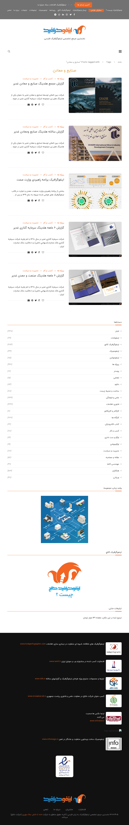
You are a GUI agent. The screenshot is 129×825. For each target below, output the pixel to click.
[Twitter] (71, 14)
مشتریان (69, 809)
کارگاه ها (63, 417)
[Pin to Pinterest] (32, 104)
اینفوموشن (63, 357)
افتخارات (82, 809)
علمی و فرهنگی (63, 397)
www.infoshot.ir (97, 720)
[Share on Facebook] (39, 104)
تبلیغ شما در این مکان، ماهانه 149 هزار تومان (102, 617)
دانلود (63, 384)
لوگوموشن (63, 444)
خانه (120, 62)
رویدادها (52, 10)
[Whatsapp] (59, 14)
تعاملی (63, 377)
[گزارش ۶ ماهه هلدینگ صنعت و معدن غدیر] (95, 287)
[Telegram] (55, 14)
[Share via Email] (29, 104)
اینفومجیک (43, 10)
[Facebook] (74, 14)
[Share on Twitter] (36, 104)
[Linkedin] (63, 14)
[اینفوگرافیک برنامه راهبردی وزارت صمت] (95, 191)
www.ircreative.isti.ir (37, 696)
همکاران (63, 470)
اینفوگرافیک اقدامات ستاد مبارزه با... (51, 5)
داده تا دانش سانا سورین (32, 814)
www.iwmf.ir (55, 661)
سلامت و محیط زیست (63, 391)
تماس (9, 10)
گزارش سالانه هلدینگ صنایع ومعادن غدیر (39, 132)
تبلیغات (24, 10)
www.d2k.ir (40, 678)
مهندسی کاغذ (63, 464)
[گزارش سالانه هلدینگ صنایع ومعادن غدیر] (95, 143)
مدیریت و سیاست (30, 79)
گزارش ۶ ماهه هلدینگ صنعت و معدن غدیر (37, 276)
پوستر (63, 371)
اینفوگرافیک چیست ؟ (114, 10)
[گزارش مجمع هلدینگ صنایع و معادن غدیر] (95, 95)
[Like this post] (43, 104)
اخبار (63, 331)
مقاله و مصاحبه (63, 457)
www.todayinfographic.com (33, 644)
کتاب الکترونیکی (63, 424)
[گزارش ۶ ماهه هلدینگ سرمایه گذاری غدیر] (95, 239)
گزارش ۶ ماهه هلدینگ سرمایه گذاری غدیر (38, 228)
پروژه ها (60, 79)
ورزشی (63, 477)
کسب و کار (48, 79)
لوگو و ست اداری (63, 437)
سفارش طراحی (96, 10)
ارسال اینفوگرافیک (79, 10)
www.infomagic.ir (50, 739)
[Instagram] (67, 14)
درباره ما (16, 10)
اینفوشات (32, 10)
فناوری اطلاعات (63, 404)
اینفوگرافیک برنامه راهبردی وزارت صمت (40, 180)
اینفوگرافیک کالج (64, 10)
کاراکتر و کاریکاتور (63, 411)
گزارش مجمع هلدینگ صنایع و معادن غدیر (38, 84)
